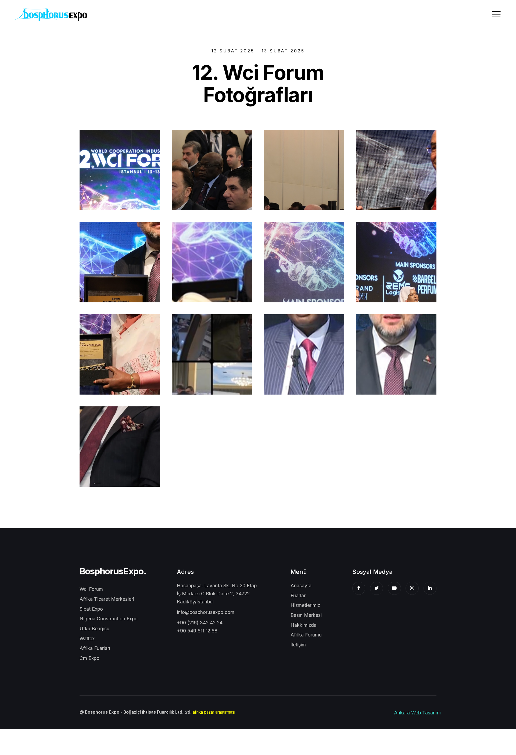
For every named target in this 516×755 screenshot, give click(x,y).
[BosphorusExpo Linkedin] (430, 588)
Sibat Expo (91, 609)
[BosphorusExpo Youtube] (394, 588)
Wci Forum (91, 589)
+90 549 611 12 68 (197, 631)
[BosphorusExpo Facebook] (359, 588)
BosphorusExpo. (113, 571)
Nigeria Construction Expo (109, 618)
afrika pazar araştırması (214, 712)
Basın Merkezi (306, 615)
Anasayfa (301, 585)
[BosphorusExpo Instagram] (412, 588)
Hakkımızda (304, 625)
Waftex (87, 638)
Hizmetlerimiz (305, 605)
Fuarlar (298, 595)
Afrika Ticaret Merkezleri (107, 599)
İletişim (298, 644)
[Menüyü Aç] (496, 14)
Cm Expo (89, 658)
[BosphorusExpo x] (376, 588)
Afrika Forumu (306, 635)
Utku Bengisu (94, 628)
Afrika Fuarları (95, 648)
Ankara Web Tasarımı (417, 712)
